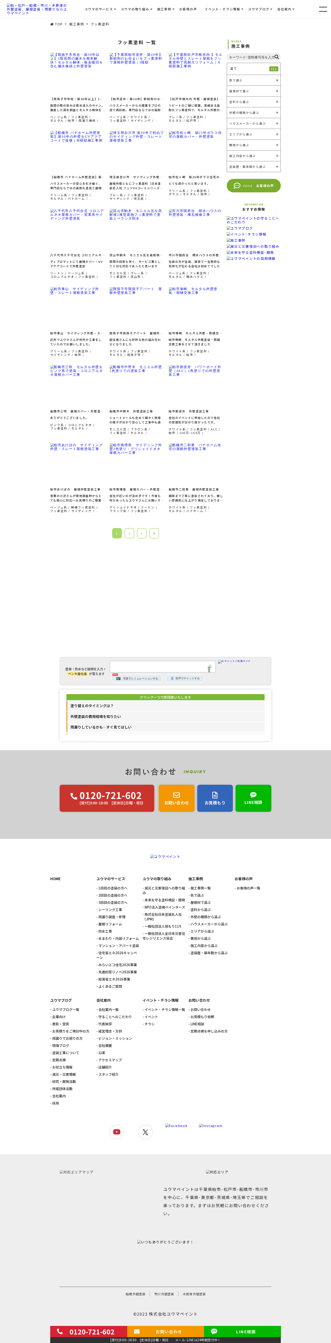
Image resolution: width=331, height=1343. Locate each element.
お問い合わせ (200, 1009)
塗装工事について (65, 1052)
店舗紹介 (105, 1067)
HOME (55, 878)
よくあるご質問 (110, 986)
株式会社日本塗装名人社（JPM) (162, 916)
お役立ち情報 (62, 1067)
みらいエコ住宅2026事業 (117, 964)
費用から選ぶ (200, 938)
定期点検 (59, 1059)
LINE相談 (197, 1023)
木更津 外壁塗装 (194, 1294)
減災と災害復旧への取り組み (164, 890)
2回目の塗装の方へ (112, 895)
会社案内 (59, 1095)
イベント (151, 1016)
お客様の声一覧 (248, 888)
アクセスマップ (110, 1059)
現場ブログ (60, 1045)
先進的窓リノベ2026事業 (117, 972)
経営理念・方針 (110, 1031)
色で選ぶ (197, 895)
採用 (55, 1103)
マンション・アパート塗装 (118, 945)
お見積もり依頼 (202, 1016)
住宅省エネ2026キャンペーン (116, 955)
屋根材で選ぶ (200, 902)
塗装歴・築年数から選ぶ (209, 952)
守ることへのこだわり (115, 1016)
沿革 (101, 1052)
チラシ (150, 1023)
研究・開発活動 (64, 1081)
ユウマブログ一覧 (65, 1009)
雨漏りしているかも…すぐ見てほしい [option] (100, 727)
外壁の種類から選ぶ (205, 916)
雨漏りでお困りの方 (67, 1038)
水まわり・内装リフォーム (118, 938)
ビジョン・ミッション (115, 1038)
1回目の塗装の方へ (112, 888)
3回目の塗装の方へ (112, 902)
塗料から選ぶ (200, 909)
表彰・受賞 (60, 1023)
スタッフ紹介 (108, 1074)
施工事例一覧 (200, 888)
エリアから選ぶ (202, 931)
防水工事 (105, 931)
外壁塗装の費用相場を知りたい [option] (95, 716)
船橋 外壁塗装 (135, 1294)
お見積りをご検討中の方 (70, 1031)
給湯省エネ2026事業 (114, 979)
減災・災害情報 (64, 1074)
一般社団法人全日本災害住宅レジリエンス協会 (164, 935)
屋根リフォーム (110, 924)
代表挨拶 (105, 1023)
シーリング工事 (110, 909)
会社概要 (105, 1045)
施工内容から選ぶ (204, 945)
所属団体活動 (62, 1088)
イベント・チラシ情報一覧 (165, 1009)
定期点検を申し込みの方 (209, 1031)
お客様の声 (188, 9)
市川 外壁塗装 (164, 1294)
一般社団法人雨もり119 (163, 926)
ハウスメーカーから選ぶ (209, 924)
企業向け (59, 1016)
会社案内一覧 (108, 1009)
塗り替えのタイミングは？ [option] (92, 705)
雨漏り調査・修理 (111, 916)
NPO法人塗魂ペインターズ (165, 907)
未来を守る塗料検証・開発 (165, 900)
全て (253, 68)
